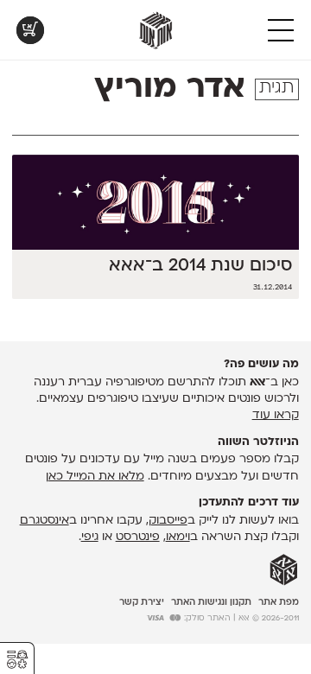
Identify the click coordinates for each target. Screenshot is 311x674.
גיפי (89, 537)
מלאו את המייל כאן (95, 476)
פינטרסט (138, 537)
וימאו (178, 537)
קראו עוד (275, 415)
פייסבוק (168, 520)
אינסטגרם (44, 520)
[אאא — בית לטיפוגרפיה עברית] (284, 570)
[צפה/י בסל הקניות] (30, 30)
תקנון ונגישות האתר (211, 602)
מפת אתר (278, 602)
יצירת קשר (141, 602)
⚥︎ (17, 659)
